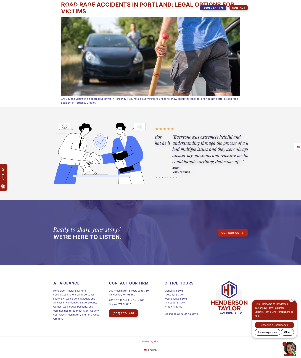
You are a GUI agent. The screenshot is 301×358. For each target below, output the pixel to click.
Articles (188, 7)
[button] (156, 177)
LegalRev (154, 341)
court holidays (189, 313)
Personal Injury (166, 7)
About (135, 7)
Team (147, 7)
